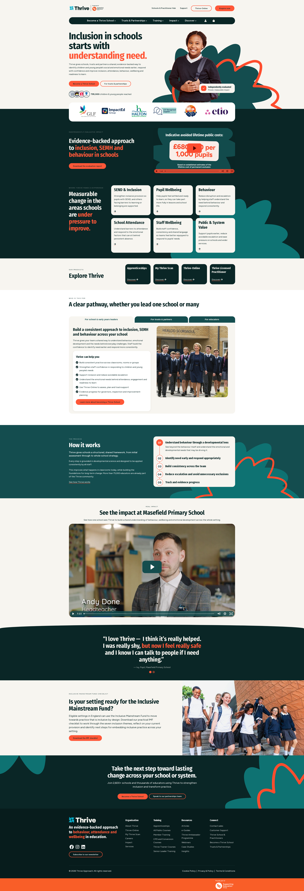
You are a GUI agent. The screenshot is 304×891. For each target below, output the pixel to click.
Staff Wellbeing (168, 222)
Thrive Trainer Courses (164, 847)
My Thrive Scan (164, 268)
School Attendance (129, 222)
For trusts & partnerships (115, 84)
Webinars (186, 842)
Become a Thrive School (100, 20)
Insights (185, 851)
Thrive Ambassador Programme (191, 836)
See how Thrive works (79, 482)
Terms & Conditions (225, 871)
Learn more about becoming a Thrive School (100, 402)
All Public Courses (162, 830)
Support (183, 8)
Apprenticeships (137, 268)
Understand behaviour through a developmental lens (196, 442)
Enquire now (224, 8)
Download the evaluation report (87, 166)
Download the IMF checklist (85, 738)
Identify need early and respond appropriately (193, 458)
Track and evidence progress (182, 482)
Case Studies (188, 847)
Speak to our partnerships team (167, 796)
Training (157, 20)
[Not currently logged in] (205, 20)
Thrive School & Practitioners (217, 836)
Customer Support (219, 830)
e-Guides (186, 830)
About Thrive (131, 826)
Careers (129, 838)
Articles (185, 826)
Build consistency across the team (185, 466)
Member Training (161, 834)
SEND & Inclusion (128, 190)
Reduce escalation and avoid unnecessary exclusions (196, 474)
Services (129, 846)
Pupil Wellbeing (168, 190)
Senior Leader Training (164, 851)
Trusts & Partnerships (133, 20)
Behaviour (207, 190)
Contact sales (216, 826)
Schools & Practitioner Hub (164, 8)
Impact (173, 20)
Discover (190, 20)
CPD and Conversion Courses (163, 841)
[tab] (101, 319)
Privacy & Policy (205, 871)
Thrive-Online (201, 8)
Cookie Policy (189, 871)
